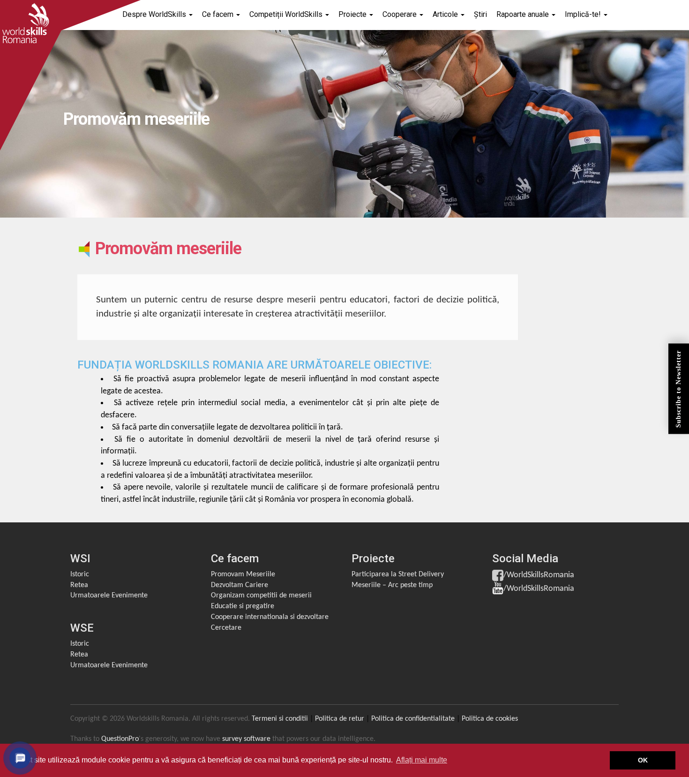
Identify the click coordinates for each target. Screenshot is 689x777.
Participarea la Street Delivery (398, 574)
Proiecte (353, 14)
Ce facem (218, 14)
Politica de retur (339, 719)
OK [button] (643, 760)
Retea (79, 585)
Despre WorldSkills (155, 14)
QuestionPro (120, 739)
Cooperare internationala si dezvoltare (270, 617)
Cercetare (226, 628)
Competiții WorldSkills (286, 14)
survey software (246, 739)
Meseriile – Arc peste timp (392, 585)
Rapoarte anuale (523, 14)
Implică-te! (584, 14)
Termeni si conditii (280, 719)
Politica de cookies (490, 719)
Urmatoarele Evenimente (109, 595)
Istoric (79, 574)
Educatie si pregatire (242, 606)
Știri (480, 14)
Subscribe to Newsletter (678, 388)
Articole (446, 14)
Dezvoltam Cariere (239, 585)
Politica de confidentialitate (413, 719)
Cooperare (400, 14)
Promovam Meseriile (243, 574)
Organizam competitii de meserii (261, 595)
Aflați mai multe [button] (421, 760)
